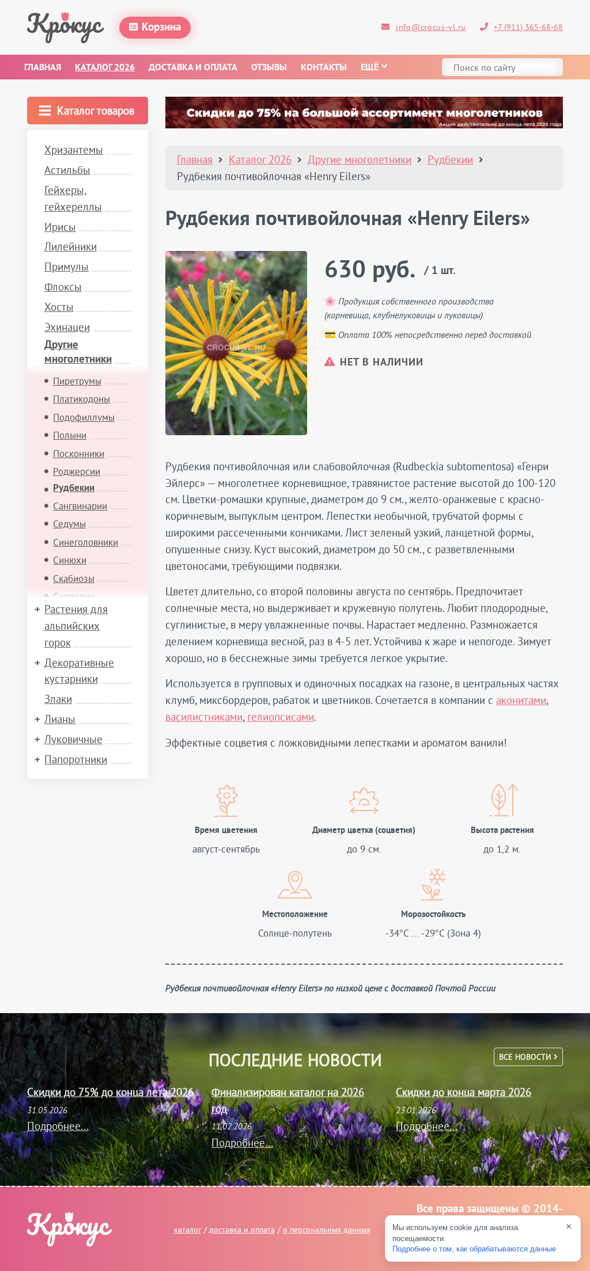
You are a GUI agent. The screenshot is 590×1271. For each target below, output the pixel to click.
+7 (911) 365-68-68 (528, 27)
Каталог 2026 (105, 68)
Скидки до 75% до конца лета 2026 (110, 1092)
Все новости (526, 1057)
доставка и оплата (242, 1229)
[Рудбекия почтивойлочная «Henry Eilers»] (236, 343)
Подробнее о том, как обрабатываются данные (474, 1249)
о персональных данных (326, 1229)
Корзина (161, 28)
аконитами (521, 700)
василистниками (204, 717)
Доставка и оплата (193, 68)
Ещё (370, 68)
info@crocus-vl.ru (431, 27)
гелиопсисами (280, 717)
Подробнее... (58, 1126)
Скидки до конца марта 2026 (463, 1092)
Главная (42, 68)
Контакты (324, 68)
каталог (187, 1229)
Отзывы (269, 68)
